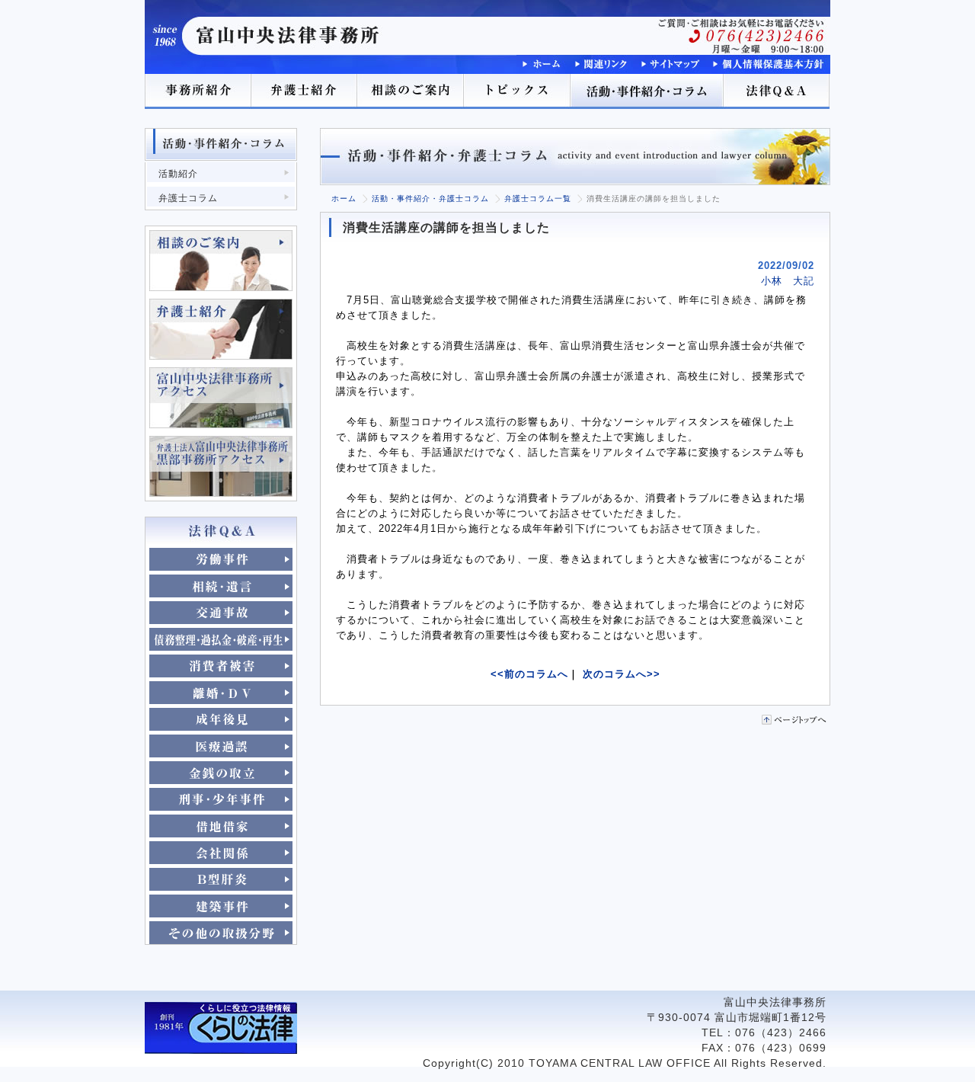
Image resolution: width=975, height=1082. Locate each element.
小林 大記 (787, 281)
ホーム (343, 198)
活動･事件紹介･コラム (647, 91)
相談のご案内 (411, 91)
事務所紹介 (198, 91)
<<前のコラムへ (529, 674)
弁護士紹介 (304, 91)
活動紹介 (178, 173)
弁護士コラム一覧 (537, 198)
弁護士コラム (188, 198)
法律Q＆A (777, 91)
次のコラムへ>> (621, 674)
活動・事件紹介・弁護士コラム (430, 198)
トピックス (518, 91)
